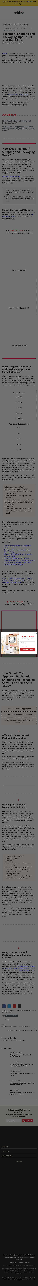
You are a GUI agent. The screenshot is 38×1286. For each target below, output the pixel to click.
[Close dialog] (36, 633)
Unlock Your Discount (27, 649)
